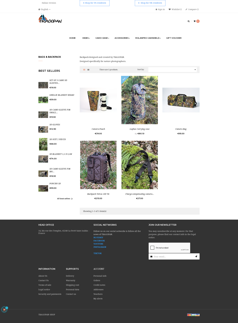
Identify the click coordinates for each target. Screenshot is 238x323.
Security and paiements (49, 294)
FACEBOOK (99, 241)
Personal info (100, 276)
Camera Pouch (98, 129)
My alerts (98, 299)
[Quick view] (98, 100)
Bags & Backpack (49, 57)
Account (99, 269)
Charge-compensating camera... (139, 194)
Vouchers (98, 294)
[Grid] (84, 69)
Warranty (70, 280)
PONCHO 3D (55, 183)
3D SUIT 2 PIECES (57, 139)
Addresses (98, 289)
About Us (42, 276)
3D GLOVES (54, 125)
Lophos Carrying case (139, 129)
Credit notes (99, 285)
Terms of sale (44, 285)
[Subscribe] (196, 256)
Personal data (72, 289)
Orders (97, 280)
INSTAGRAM (100, 247)
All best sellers (65, 198)
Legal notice (44, 289)
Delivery (70, 276)
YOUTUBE (98, 244)
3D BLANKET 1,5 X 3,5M (60, 154)
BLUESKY (98, 237)
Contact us (71, 294)
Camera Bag (180, 129)
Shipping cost (72, 285)
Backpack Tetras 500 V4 (98, 194)
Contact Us (43, 280)
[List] (88, 69)
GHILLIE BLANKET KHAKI (61, 95)
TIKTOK (98, 253)
